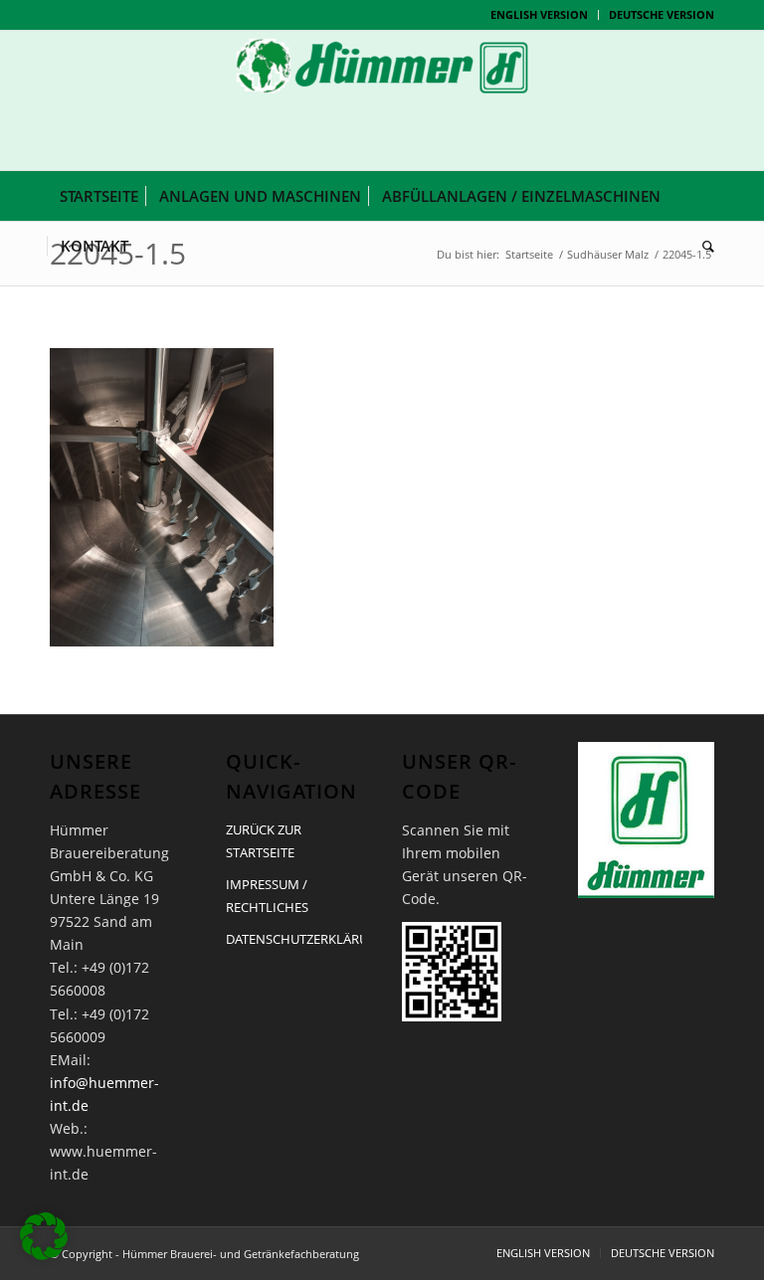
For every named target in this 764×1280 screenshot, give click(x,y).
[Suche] (703, 246)
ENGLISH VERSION (539, 14)
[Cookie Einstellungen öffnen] (44, 1254)
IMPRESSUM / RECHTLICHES (267, 895)
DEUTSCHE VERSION (661, 14)
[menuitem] (539, 15)
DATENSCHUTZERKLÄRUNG (294, 939)
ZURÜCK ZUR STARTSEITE (263, 841)
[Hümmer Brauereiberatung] (382, 100)
